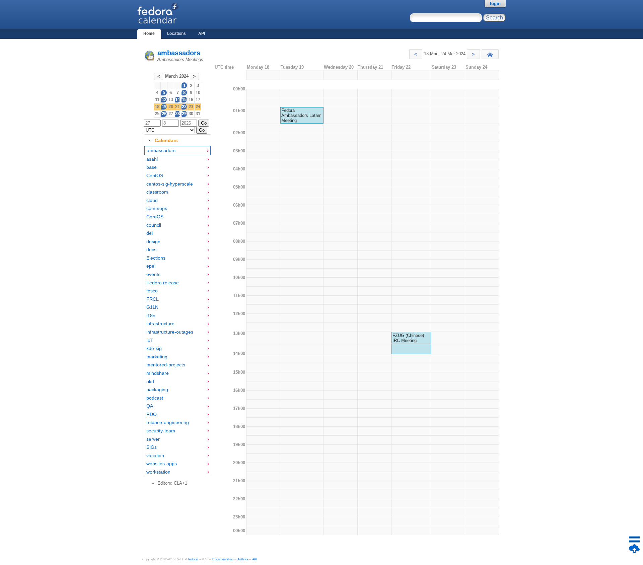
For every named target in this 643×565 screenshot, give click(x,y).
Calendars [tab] (166, 140)
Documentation (222, 559)
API (201, 33)
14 (177, 99)
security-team (160, 430)
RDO (151, 414)
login (495, 3)
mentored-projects (165, 364)
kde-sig (154, 348)
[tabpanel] (177, 311)
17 (198, 99)
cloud (152, 200)
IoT (149, 340)
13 (170, 99)
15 (184, 99)
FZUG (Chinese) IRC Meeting (408, 338)
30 (191, 113)
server (153, 439)
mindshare (157, 373)
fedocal (193, 559)
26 (164, 113)
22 (184, 106)
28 (177, 113)
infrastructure (160, 323)
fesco (152, 290)
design (153, 241)
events (153, 274)
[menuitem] (177, 150)
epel (150, 266)
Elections (155, 258)
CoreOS (154, 216)
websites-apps (161, 463)
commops (156, 208)
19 (164, 106)
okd (150, 381)
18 (157, 106)
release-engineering (167, 422)
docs (151, 249)
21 (177, 106)
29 (184, 113)
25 (157, 113)
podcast (154, 398)
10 (198, 92)
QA (149, 406)
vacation (155, 455)
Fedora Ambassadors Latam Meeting (301, 115)
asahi (152, 159)
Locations (176, 33)
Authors (242, 559)
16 (191, 99)
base (151, 167)
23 (191, 106)
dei (149, 233)
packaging (157, 389)
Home (149, 33)
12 (164, 99)
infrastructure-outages (169, 332)
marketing (156, 356)
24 (198, 106)
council (153, 225)
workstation (158, 472)
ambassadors (178, 53)
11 (157, 99)
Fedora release (162, 282)
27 (170, 113)
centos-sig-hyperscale (169, 184)
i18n (150, 315)
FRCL (152, 299)
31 (198, 113)
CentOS (154, 175)
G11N (152, 307)
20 (170, 106)
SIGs (151, 447)
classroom (157, 192)
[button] (415, 54)
